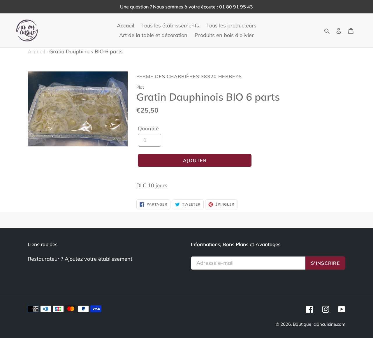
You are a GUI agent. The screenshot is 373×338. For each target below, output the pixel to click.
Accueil (38, 51)
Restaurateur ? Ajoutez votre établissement (80, 258)
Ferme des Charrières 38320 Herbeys (189, 76)
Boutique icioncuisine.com (319, 324)
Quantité (148, 128)
